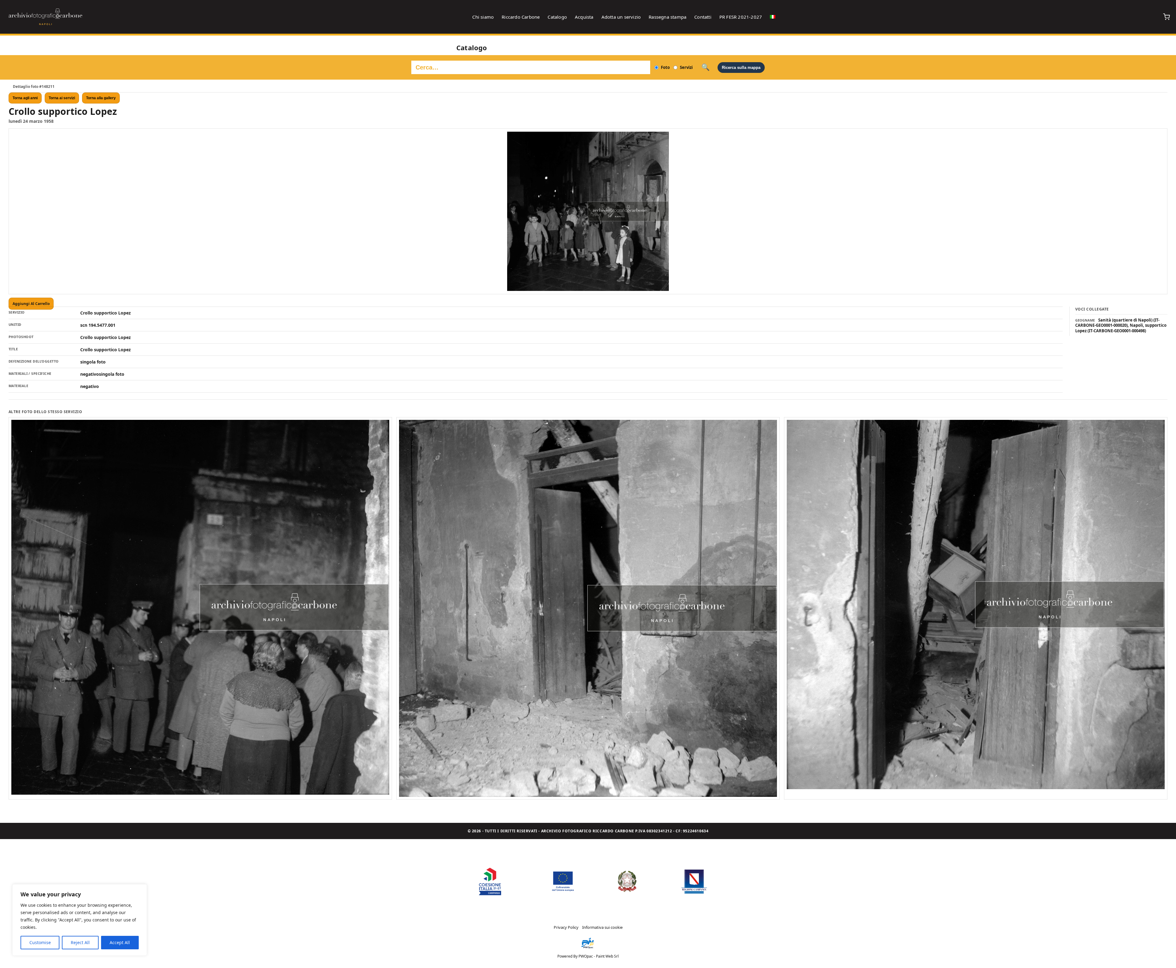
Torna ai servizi (62, 98)
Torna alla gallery (101, 98)
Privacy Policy (566, 927)
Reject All (80, 942)
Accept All (120, 942)
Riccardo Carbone (521, 17)
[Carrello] (1166, 16)
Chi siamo (483, 17)
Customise (40, 942)
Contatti (702, 17)
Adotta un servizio (621, 17)
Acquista (584, 17)
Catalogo (557, 17)
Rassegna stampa (667, 17)
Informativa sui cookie (602, 927)
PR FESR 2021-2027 (740, 17)
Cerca (705, 67)
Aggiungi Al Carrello (31, 303)
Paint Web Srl (607, 956)
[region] (79, 920)
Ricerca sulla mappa (741, 67)
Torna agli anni (25, 98)
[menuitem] (772, 17)
